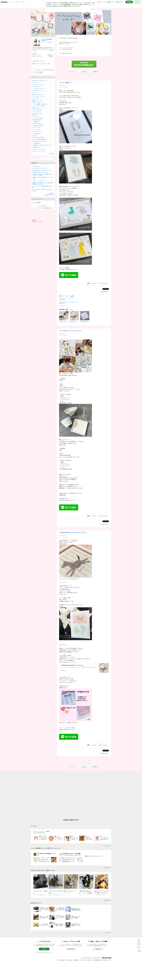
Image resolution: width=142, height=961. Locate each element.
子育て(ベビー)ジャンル (37, 56)
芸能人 (48, 831)
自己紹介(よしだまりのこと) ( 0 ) (39, 80)
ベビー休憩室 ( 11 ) (36, 143)
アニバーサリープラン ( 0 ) (38, 84)
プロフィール (43, 42)
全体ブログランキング (36, 54)
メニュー (65, 87)
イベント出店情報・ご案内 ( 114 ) (39, 104)
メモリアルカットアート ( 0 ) (38, 88)
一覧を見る (51, 153)
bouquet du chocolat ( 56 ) (38, 137)
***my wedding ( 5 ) (36, 133)
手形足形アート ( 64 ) (37, 114)
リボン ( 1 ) (34, 82)
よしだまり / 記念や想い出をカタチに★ (47, 40)
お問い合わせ (69, 960)
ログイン (137, 2)
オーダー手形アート (66, 82)
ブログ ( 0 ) (34, 135)
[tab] (39, 831)
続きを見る (51, 50)
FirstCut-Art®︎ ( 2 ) (36, 86)
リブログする (104, 283)
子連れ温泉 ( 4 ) (35, 147)
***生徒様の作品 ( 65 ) (37, 119)
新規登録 (129, 2)
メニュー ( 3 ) (35, 98)
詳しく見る (71, 949)
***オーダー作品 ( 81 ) (37, 123)
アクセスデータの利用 (86, 960)
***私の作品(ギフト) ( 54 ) (38, 125)
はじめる (44, 949)
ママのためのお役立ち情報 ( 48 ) (39, 139)
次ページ (91, 75)
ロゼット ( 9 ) (35, 115)
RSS (35, 220)
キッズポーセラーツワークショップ (67, 298)
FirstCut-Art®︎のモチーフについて (67, 662)
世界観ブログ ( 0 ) (36, 108)
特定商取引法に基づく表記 (100, 960)
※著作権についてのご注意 (37, 221)
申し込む (98, 949)
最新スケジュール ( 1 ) (37, 100)
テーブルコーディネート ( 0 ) (38, 96)
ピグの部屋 (49, 42)
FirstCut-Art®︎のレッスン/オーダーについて (68, 302)
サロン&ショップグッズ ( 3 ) (38, 151)
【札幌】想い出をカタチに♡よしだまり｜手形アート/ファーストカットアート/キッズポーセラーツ (71, 22)
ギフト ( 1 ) (34, 92)
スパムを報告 (61, 960)
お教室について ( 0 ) (36, 102)
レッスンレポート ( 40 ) (37, 117)
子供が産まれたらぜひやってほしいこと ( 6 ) (42, 145)
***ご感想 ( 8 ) (35, 121)
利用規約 (77, 960)
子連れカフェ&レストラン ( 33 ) (39, 141)
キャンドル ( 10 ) (36, 129)
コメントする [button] (92, 283)
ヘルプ (109, 960)
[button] (139, 950)
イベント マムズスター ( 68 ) (38, 106)
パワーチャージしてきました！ (39, 180)
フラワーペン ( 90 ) (36, 112)
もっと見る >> (62, 305)
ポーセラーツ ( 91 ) (36, 127)
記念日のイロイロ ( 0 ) (37, 94)
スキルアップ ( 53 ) (36, 131)
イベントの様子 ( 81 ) (37, 110)
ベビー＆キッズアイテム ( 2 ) (38, 149)
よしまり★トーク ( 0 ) (37, 90)
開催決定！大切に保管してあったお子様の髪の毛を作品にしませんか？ (42, 183)
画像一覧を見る (50, 194)
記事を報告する (105, 291)
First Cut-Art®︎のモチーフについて (40, 172)
